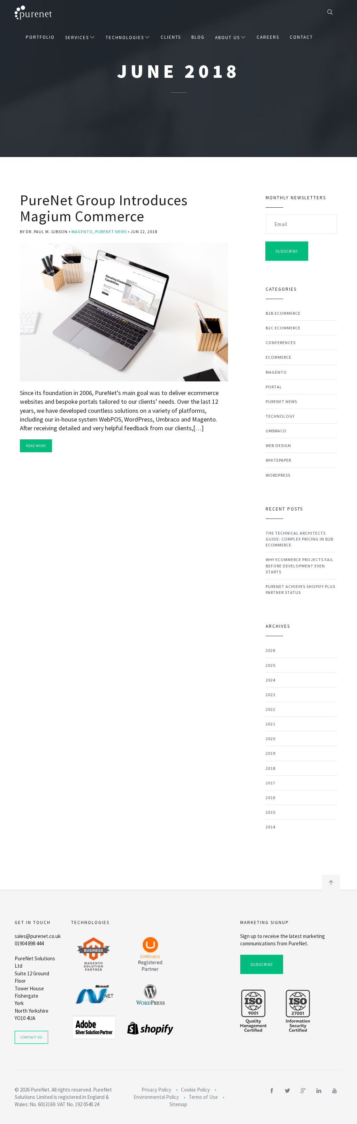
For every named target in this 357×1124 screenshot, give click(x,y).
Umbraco (276, 430)
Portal (274, 386)
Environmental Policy (156, 1097)
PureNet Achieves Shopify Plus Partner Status (300, 589)
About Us (227, 37)
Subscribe (286, 251)
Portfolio (40, 37)
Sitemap (178, 1104)
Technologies (125, 37)
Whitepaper (278, 460)
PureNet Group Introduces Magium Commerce (104, 208)
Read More (36, 446)
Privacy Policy (156, 1089)
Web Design (278, 445)
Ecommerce (278, 357)
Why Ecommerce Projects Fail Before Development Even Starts (300, 565)
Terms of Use (203, 1097)
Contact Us (31, 1037)
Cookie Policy (195, 1089)
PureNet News (111, 231)
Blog (198, 37)
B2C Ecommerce (283, 327)
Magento (82, 231)
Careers (268, 37)
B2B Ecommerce (283, 313)
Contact (301, 37)
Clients (171, 37)
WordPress (278, 475)
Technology (280, 416)
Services (77, 37)
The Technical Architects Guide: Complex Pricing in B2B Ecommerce (299, 539)
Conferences (281, 342)
